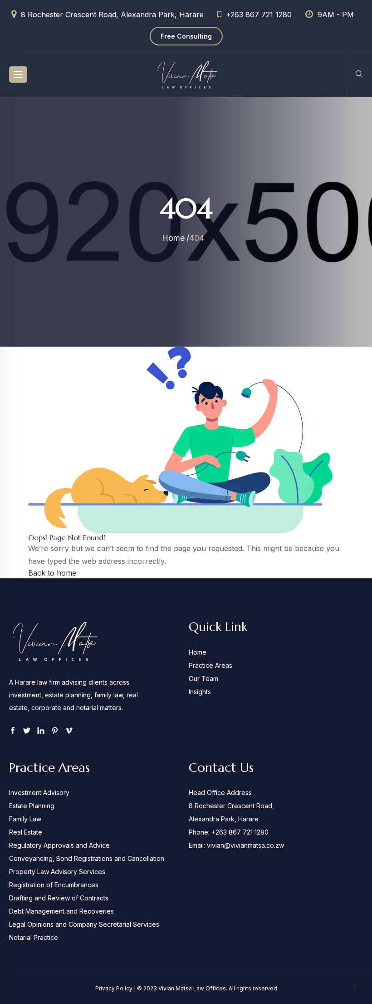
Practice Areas (210, 665)
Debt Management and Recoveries (61, 911)
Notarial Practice (33, 937)
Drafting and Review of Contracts (58, 898)
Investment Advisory (39, 792)
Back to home (52, 572)
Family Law (25, 819)
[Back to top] (354, 987)
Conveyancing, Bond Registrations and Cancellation (86, 858)
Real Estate (25, 832)
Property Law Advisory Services (57, 871)
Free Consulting (186, 36)
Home (173, 238)
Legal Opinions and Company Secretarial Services (84, 924)
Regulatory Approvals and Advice (59, 845)
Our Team (203, 678)
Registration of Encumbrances (53, 885)
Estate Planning (31, 806)
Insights (200, 692)
